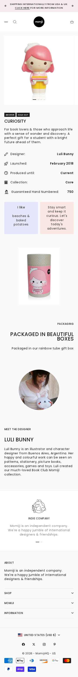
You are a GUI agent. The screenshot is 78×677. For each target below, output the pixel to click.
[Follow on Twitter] (34, 644)
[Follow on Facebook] (23, 644)
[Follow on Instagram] (44, 644)
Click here (22, 8)
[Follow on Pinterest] (54, 644)
